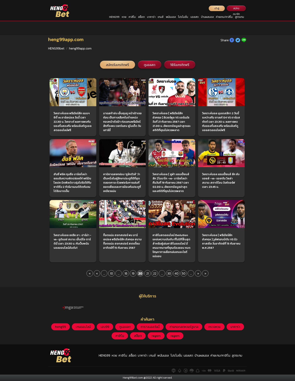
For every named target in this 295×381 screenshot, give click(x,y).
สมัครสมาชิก (236, 9)
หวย (124, 17)
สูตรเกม (239, 17)
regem (156, 335)
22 (154, 273)
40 (176, 273)
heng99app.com (80, 48)
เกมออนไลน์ (83, 326)
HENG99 (114, 17)
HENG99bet (56, 48)
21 (147, 273)
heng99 (60, 326)
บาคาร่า (151, 17)
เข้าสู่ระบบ (217, 9)
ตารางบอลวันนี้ (150, 326)
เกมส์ (160, 17)
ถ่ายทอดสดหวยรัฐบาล (184, 326)
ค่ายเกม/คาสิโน (224, 17)
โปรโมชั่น (183, 17)
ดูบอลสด (149, 64)
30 (169, 273)
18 (125, 273)
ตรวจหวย (214, 326)
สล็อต (141, 17)
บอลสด (194, 17)
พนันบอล (171, 17)
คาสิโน (132, 17)
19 (133, 273)
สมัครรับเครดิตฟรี (117, 64)
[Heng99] (59, 10)
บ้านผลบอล (207, 17)
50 (183, 273)
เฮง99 (105, 326)
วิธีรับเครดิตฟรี (179, 64)
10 (111, 273)
